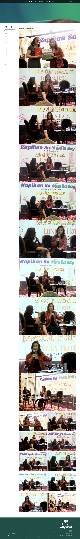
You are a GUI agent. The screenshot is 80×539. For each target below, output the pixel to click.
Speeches (9, 523)
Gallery (53, 1)
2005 (6, 64)
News (35, 1)
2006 (6, 62)
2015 (6, 49)
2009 (6, 58)
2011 (6, 55)
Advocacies (41, 1)
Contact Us (9, 520)
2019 (6, 43)
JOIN (70, 530)
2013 (6, 52)
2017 (6, 46)
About (30, 1)
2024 (6, 36)
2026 (6, 33)
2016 (6, 48)
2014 (6, 51)
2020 (6, 42)
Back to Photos (21, 26)
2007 (6, 61)
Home (26, 1)
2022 (6, 39)
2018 (6, 45)
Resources (46, 1)
